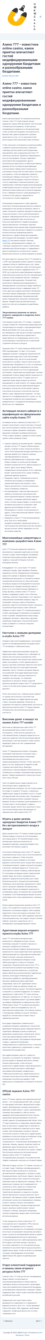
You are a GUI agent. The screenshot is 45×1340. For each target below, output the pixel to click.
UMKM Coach (35, 17)
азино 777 (6, 241)
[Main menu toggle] (40, 16)
